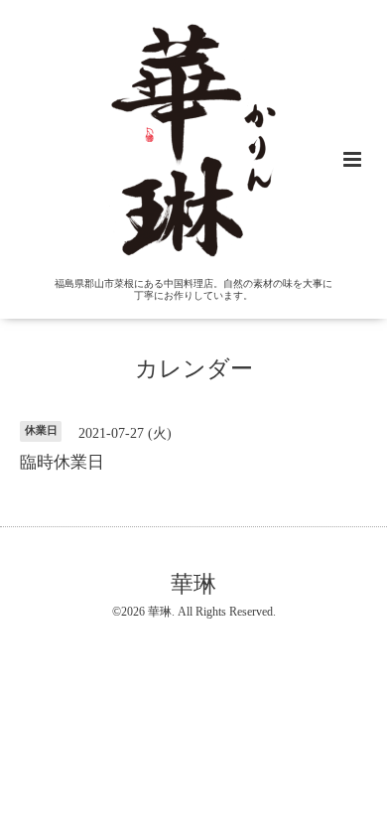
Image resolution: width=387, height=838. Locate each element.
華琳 (193, 584)
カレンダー (194, 368)
